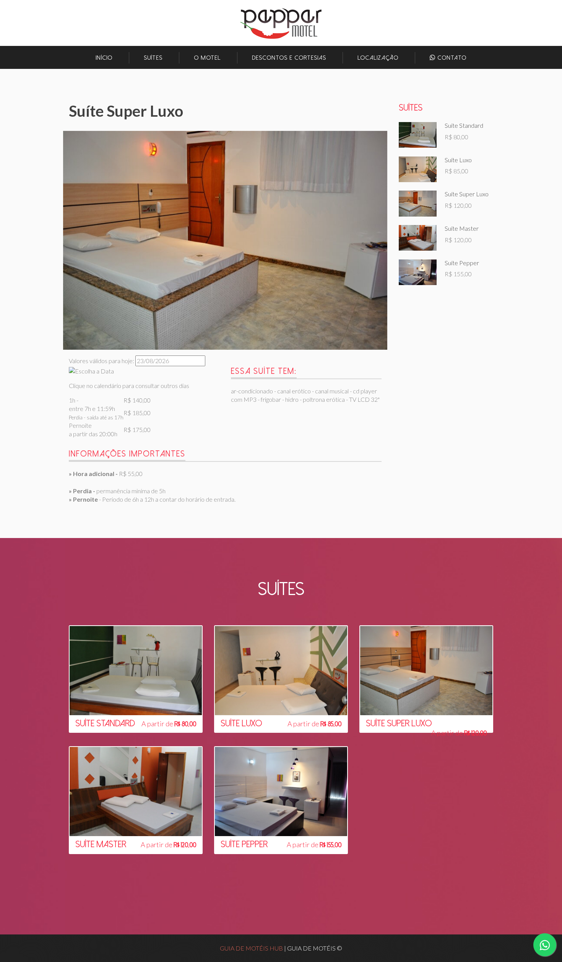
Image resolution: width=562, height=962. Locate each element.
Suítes (153, 58)
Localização (377, 58)
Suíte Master (462, 228)
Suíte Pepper (462, 262)
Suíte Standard (464, 125)
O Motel (207, 58)
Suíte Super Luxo (467, 193)
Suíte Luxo (458, 159)
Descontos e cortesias (289, 58)
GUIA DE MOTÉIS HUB (251, 948)
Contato (450, 58)
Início (104, 58)
